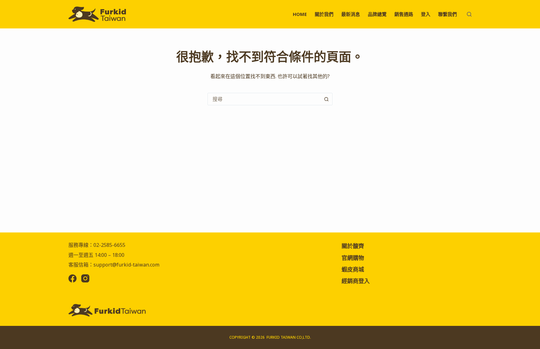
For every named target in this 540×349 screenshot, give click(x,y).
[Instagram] (85, 278)
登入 (425, 14)
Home (300, 14)
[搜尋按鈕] (326, 99)
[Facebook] (72, 278)
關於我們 (324, 14)
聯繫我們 (447, 14)
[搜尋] (469, 14)
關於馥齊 (353, 246)
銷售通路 (403, 14)
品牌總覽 (377, 14)
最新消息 (350, 14)
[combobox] (264, 99)
